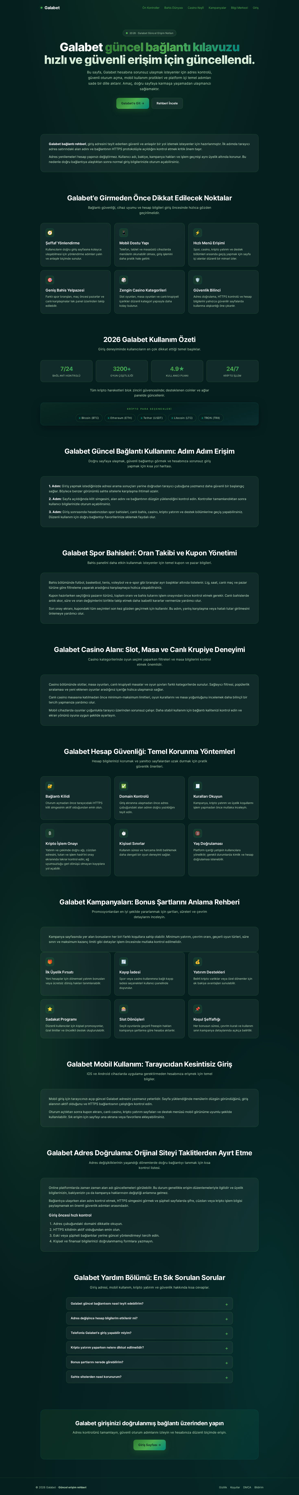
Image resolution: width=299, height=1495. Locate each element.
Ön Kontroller (150, 7)
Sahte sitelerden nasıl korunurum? (96, 1377)
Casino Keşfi (196, 7)
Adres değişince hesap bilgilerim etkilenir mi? (104, 1318)
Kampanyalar (217, 7)
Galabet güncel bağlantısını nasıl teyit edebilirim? (107, 1303)
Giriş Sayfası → (149, 1445)
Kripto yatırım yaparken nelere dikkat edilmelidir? (107, 1347)
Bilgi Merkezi (239, 7)
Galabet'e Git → (132, 103)
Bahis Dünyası (173, 7)
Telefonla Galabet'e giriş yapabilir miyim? (101, 1333)
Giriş (256, 7)
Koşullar (235, 1487)
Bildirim (258, 1487)
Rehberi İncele (167, 103)
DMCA (247, 1487)
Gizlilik (223, 1487)
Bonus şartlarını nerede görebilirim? (97, 1362)
